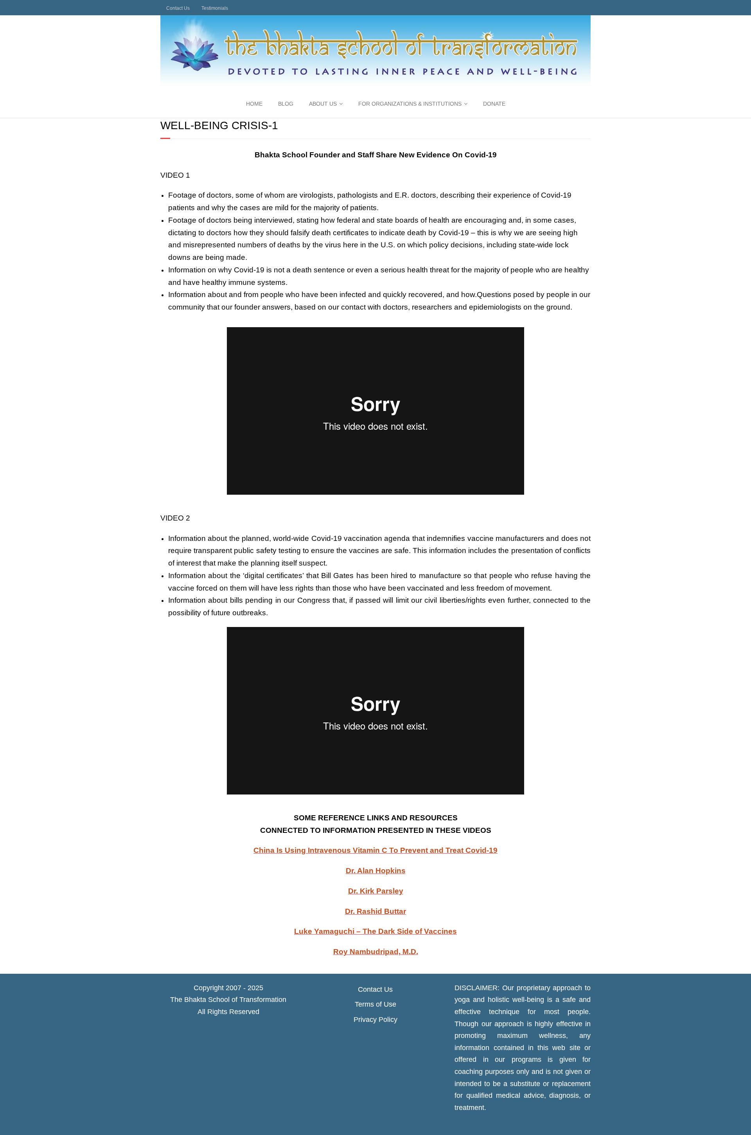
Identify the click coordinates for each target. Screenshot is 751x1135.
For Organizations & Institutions (410, 104)
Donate (494, 104)
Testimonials (214, 8)
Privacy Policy (375, 1019)
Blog (285, 104)
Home (254, 104)
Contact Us (178, 8)
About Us (323, 104)
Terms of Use (375, 1004)
